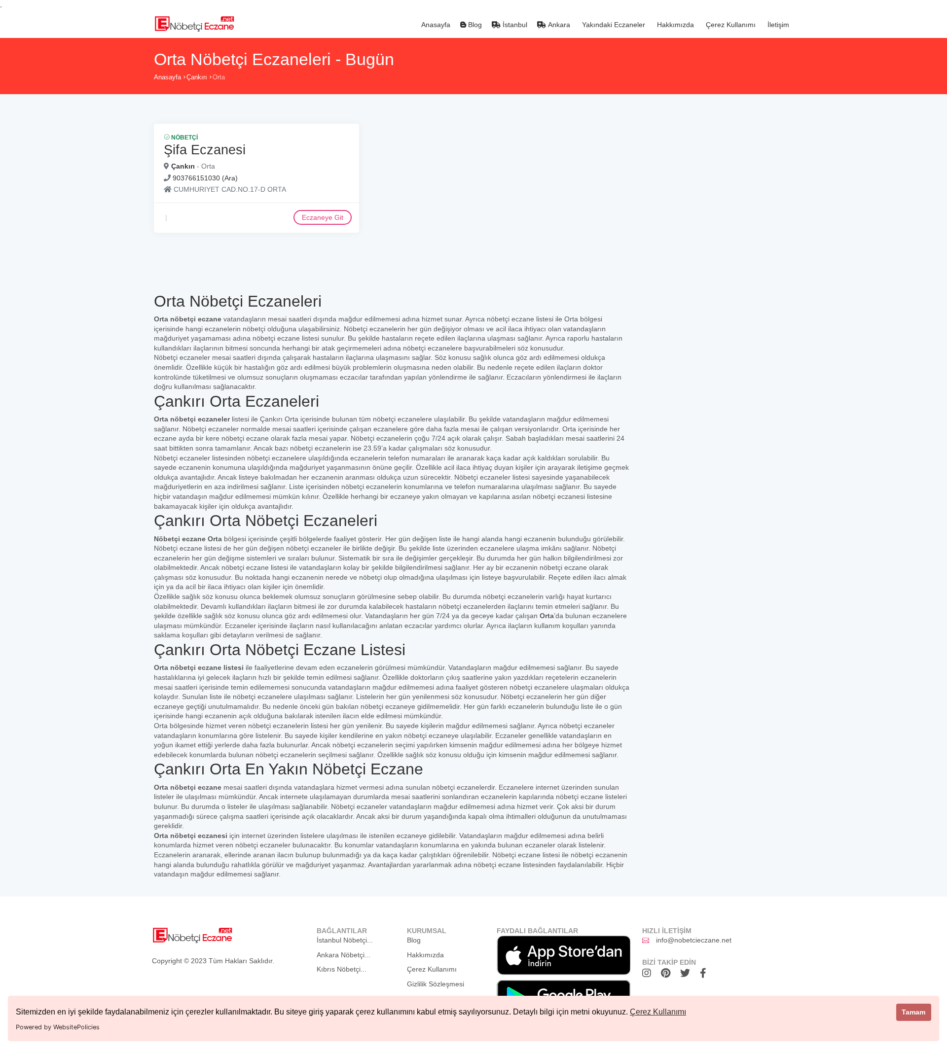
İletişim (777, 25)
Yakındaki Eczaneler (612, 25)
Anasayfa (434, 25)
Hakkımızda (674, 25)
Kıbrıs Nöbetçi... (341, 969)
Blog (474, 25)
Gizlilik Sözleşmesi (435, 984)
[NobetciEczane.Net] (194, 23)
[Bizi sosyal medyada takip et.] (649, 973)
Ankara (558, 25)
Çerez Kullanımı (658, 1012)
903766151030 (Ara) (205, 178)
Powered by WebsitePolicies (58, 1027)
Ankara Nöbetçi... (343, 955)
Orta (219, 77)
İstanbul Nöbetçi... (345, 940)
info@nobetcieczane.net (693, 940)
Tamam (913, 1012)
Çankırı (196, 77)
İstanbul (514, 25)
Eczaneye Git (322, 217)
